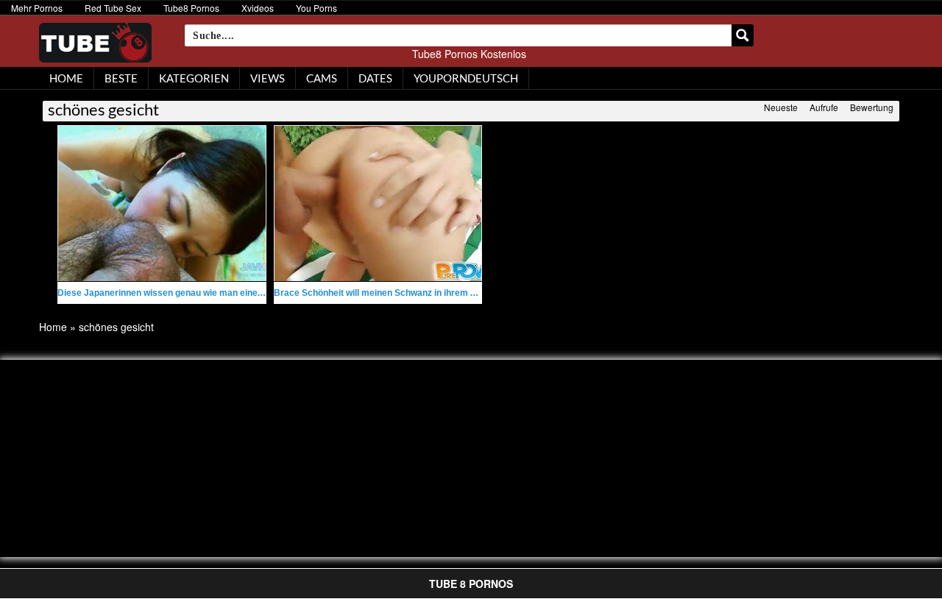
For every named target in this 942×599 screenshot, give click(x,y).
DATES (375, 78)
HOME (66, 78)
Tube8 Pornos (191, 8)
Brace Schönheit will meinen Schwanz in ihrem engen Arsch (399, 293)
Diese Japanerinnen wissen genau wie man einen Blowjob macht (192, 293)
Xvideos (257, 8)
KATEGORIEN (194, 78)
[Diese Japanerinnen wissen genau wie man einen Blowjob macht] (161, 203)
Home (53, 326)
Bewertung (871, 107)
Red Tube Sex (113, 8)
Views (267, 78)
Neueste (781, 107)
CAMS (321, 78)
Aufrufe (824, 107)
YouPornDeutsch (466, 78)
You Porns (316, 8)
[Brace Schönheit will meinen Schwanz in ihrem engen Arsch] (378, 203)
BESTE (121, 78)
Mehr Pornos (37, 8)
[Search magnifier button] (743, 35)
